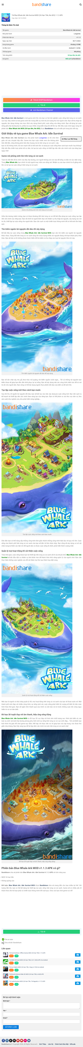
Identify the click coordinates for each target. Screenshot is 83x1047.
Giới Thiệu (42, 1044)
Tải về (42, 105)
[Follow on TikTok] (10, 1040)
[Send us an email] (14, 1040)
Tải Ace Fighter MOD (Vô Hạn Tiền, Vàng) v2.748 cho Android (26, 967)
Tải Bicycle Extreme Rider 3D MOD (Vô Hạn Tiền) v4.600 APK (26, 974)
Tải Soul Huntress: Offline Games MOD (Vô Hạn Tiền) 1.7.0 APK (27, 953)
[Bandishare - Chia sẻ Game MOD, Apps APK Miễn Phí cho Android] (41, 4)
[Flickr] (25, 1040)
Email (5, 1018)
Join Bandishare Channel (43, 110)
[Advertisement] (41, 78)
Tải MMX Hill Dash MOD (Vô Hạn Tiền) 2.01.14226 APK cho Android (28, 960)
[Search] (80, 4)
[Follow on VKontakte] (29, 1040)
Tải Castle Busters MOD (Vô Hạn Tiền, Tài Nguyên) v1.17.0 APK (27, 981)
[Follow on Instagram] (7, 1040)
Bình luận (6, 1001)
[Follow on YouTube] (21, 1040)
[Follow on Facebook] (3, 1040)
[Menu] (3, 4)
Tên (4, 1011)
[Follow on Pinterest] (18, 1040)
